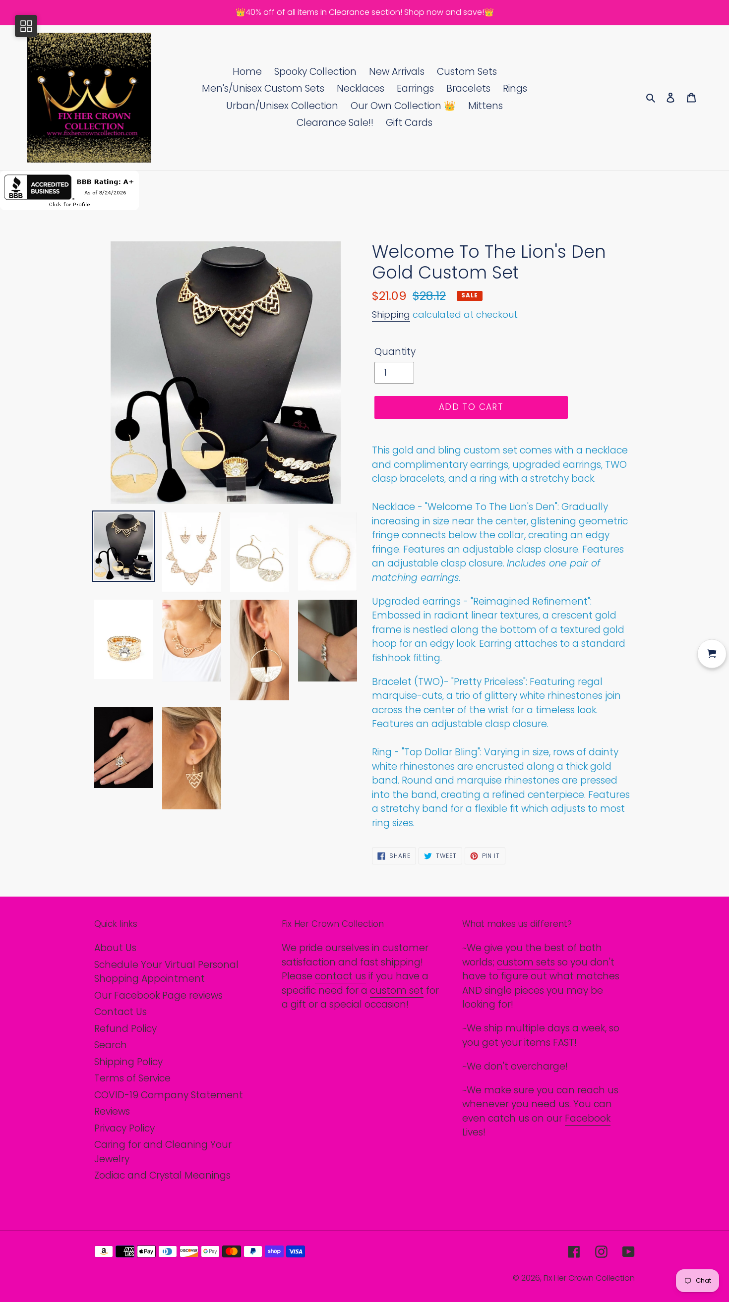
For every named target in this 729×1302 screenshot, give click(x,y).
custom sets (526, 962)
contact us (340, 976)
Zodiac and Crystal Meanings (162, 1175)
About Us (115, 948)
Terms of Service (132, 1078)
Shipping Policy (128, 1062)
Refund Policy (125, 1028)
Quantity (395, 351)
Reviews (112, 1111)
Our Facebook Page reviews (158, 995)
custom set (397, 990)
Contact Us (120, 1012)
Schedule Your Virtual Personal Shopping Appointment (166, 972)
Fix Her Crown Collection (589, 1278)
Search (110, 1045)
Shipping (391, 314)
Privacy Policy (124, 1128)
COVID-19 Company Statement (168, 1095)
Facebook (587, 1118)
